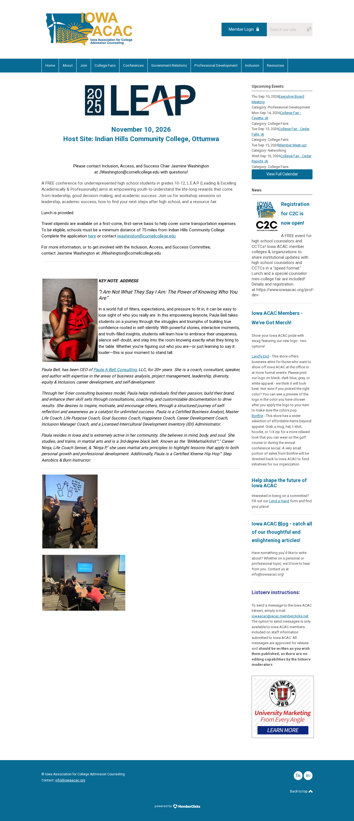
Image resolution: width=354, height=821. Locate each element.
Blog (283, 524)
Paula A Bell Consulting (115, 369)
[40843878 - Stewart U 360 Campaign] (283, 737)
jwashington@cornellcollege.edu (146, 236)
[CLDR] (89, 46)
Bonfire (257, 416)
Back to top (299, 791)
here (92, 236)
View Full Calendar (282, 174)
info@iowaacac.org (70, 780)
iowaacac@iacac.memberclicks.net (280, 616)
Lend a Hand (279, 501)
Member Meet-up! (292, 145)
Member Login (241, 29)
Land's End (260, 356)
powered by (164, 806)
